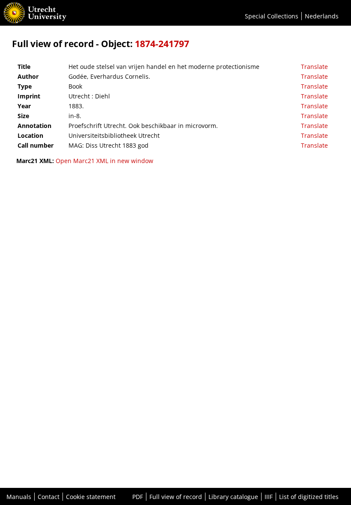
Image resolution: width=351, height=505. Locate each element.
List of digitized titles (309, 497)
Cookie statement (91, 497)
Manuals (18, 497)
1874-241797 (162, 44)
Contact (48, 497)
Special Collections (271, 16)
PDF (137, 497)
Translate (314, 66)
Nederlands (322, 16)
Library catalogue (233, 497)
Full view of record (175, 497)
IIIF (269, 497)
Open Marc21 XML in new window (104, 161)
